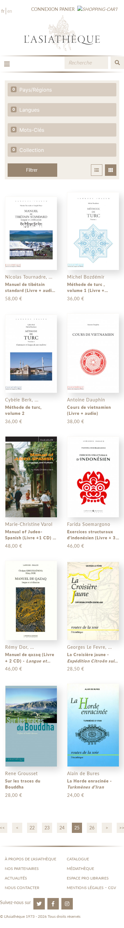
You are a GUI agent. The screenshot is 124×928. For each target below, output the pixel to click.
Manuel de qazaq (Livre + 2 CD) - (29, 658)
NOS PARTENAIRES (22, 868)
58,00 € (13, 298)
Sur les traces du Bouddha (22, 784)
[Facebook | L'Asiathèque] (53, 903)
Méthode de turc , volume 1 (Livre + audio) (86, 288)
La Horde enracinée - (89, 784)
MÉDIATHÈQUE (80, 868)
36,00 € (75, 298)
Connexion (44, 9)
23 (47, 827)
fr (2, 11)
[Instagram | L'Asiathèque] (67, 903)
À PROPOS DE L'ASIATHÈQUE (30, 859)
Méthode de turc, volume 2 (23, 410)
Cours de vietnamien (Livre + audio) (89, 410)
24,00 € (75, 795)
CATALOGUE (78, 859)
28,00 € (13, 795)
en (9, 11)
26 (91, 827)
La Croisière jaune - (92, 658)
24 (62, 827)
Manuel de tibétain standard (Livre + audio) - (30, 288)
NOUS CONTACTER (22, 887)
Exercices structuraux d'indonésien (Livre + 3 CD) (91, 535)
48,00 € (13, 546)
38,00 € (75, 421)
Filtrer (32, 170)
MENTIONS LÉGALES (85, 887)
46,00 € (75, 546)
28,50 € (75, 668)
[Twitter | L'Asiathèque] (39, 903)
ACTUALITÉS (16, 878)
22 (32, 827)
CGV (112, 887)
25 (76, 827)
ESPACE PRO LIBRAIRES (88, 878)
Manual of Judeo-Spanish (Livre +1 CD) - (30, 535)
